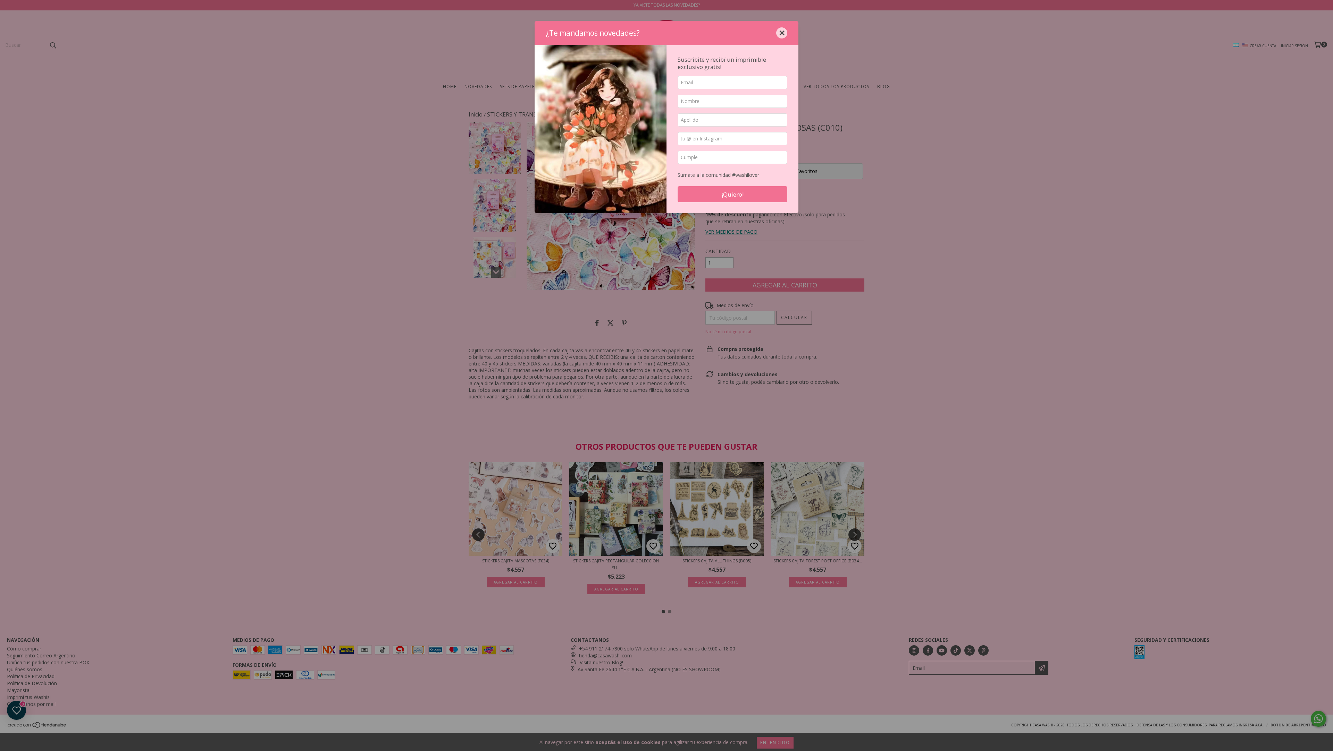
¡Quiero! (733, 194)
